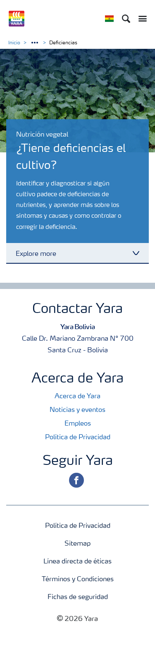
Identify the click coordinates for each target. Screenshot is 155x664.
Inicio (14, 43)
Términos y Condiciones (78, 579)
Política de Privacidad (77, 437)
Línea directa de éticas (77, 561)
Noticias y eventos (77, 410)
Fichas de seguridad (78, 597)
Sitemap (77, 544)
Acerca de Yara (77, 396)
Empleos (77, 424)
